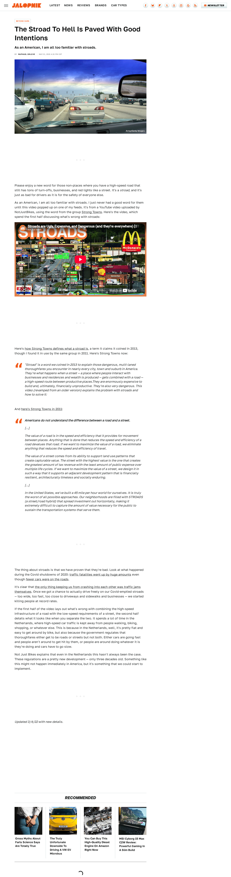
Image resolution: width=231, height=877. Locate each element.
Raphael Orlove (26, 54)
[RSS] (195, 5)
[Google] (188, 5)
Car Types (119, 5)
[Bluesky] (152, 5)
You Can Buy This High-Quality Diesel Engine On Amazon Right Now (97, 844)
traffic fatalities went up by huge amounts (100, 574)
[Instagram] (181, 5)
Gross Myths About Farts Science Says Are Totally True (27, 842)
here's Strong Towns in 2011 (41, 409)
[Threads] (174, 5)
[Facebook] (145, 5)
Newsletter (216, 5)
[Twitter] (166, 5)
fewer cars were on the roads (47, 579)
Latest (55, 5)
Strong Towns (92, 212)
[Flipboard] (159, 5)
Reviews (83, 5)
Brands (101, 5)
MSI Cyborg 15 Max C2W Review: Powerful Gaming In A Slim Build (132, 844)
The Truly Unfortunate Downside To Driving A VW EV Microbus (60, 846)
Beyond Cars (22, 21)
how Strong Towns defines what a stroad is (56, 348)
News (68, 5)
